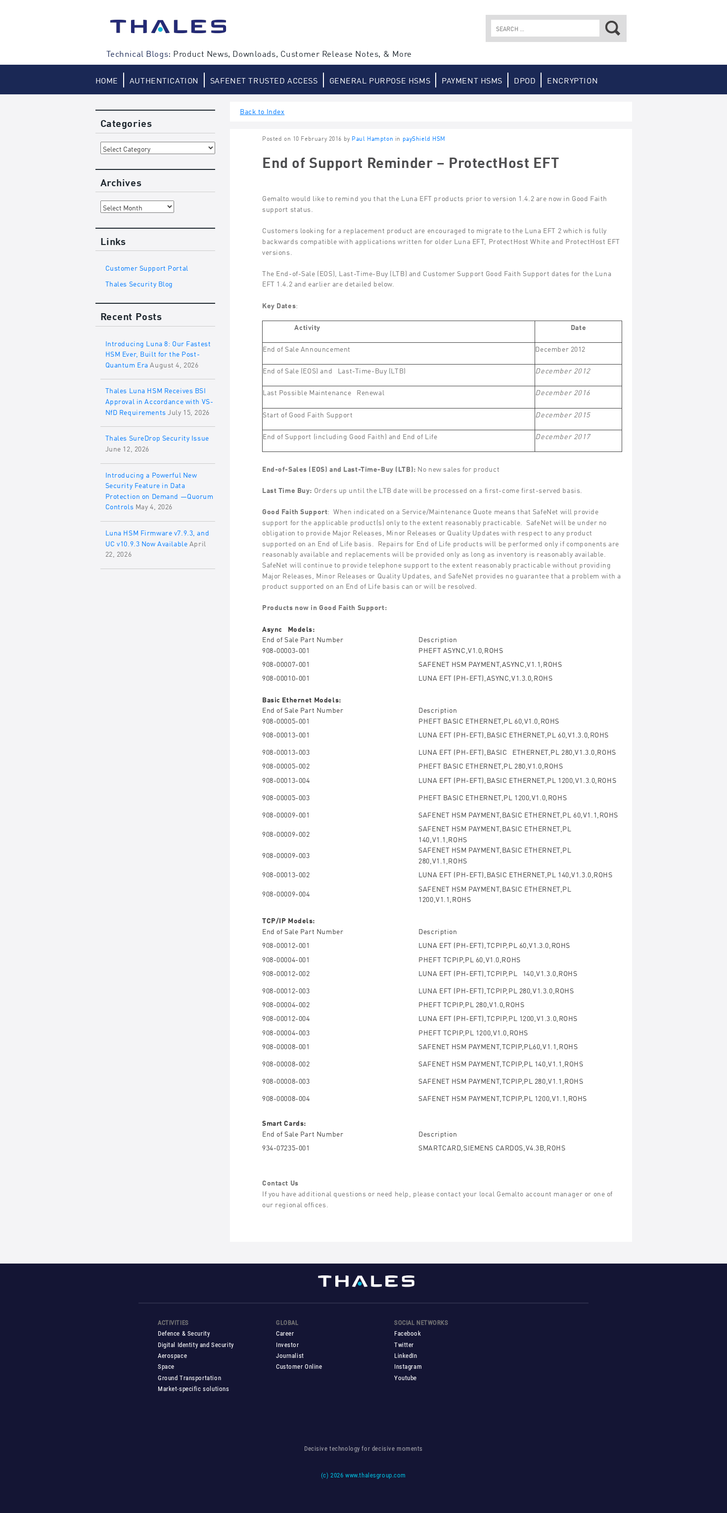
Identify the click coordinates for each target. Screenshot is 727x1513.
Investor (287, 1345)
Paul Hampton (372, 138)
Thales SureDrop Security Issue (157, 437)
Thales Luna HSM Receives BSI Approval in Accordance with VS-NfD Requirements (159, 400)
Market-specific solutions (193, 1388)
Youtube (405, 1378)
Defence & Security (184, 1333)
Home (106, 79)
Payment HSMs (472, 79)
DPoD (525, 79)
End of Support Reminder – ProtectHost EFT (411, 161)
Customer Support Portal (146, 267)
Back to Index (262, 110)
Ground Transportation (189, 1378)
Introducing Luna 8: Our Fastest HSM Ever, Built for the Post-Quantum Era (158, 353)
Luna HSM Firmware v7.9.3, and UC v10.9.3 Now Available (157, 537)
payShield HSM (424, 138)
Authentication (164, 79)
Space (166, 1366)
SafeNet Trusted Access (264, 79)
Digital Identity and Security (196, 1345)
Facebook (407, 1333)
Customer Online (299, 1366)
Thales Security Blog (139, 283)
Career (285, 1333)
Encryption (572, 79)
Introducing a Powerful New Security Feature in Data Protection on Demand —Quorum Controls (159, 490)
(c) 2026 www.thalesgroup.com (363, 1475)
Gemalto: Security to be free (168, 31)
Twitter (404, 1345)
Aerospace (172, 1355)
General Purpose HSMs (380, 79)
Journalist (290, 1355)
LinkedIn (405, 1355)
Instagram (408, 1366)
